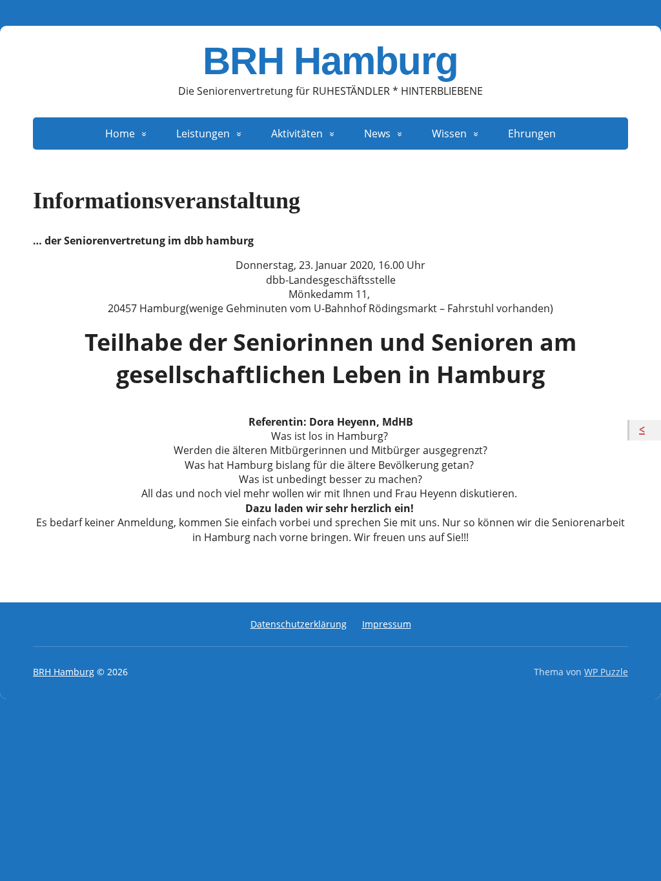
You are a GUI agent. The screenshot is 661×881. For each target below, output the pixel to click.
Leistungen (203, 133)
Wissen (449, 133)
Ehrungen (532, 133)
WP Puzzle (606, 672)
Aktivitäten (297, 133)
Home (120, 133)
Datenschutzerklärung (298, 624)
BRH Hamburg (330, 61)
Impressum (386, 624)
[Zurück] (645, 430)
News (377, 133)
